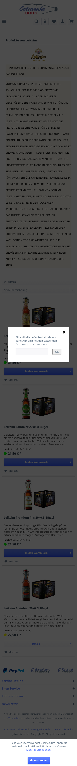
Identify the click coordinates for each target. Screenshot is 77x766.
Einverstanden (38, 760)
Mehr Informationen (38, 749)
